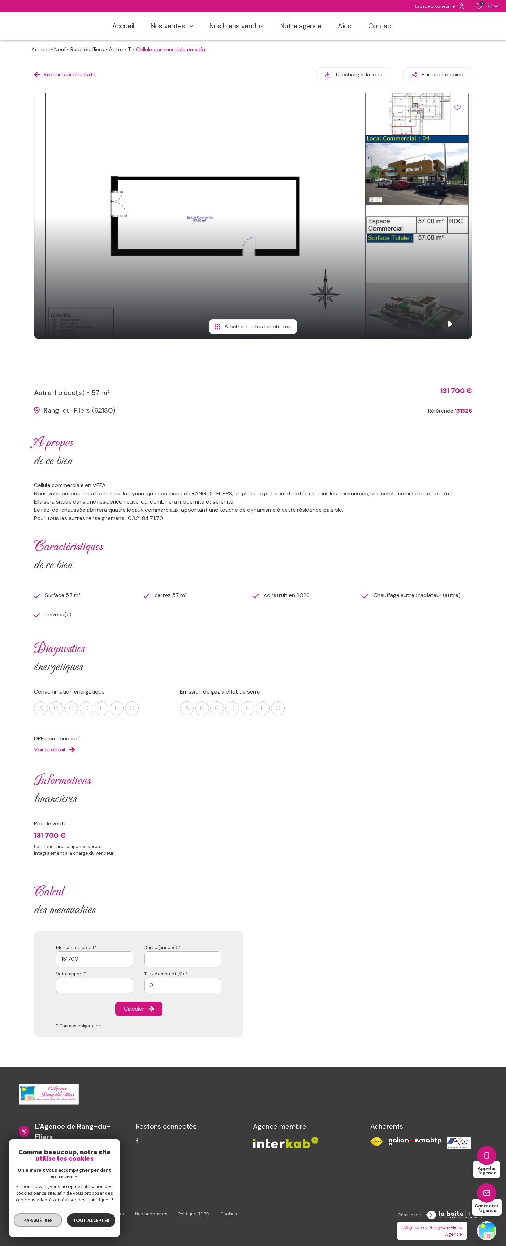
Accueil (40, 49)
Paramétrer (38, 1220)
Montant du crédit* (76, 947)
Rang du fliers (87, 49)
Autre (116, 49)
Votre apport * (71, 974)
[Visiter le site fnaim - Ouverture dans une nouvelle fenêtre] (376, 1141)
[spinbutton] (182, 985)
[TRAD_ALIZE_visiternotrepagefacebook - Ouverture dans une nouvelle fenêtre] (137, 1140)
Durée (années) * (162, 947)
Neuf (60, 49)
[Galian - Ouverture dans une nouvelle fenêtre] (415, 1141)
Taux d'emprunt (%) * (165, 974)
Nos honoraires (151, 1214)
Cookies (228, 1214)
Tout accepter (91, 1220)
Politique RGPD (193, 1214)
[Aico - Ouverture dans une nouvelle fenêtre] (459, 1143)
